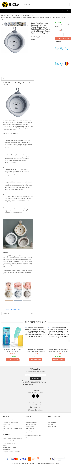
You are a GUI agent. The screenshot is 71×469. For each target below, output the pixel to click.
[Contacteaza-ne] (63, 11)
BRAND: (35, 37)
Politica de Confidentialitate (10, 422)
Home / (3, 15)
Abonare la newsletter (32, 433)
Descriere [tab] (5, 79)
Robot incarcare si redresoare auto (12, 439)
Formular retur (30, 428)
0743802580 (36, 407)
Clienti (28, 416)
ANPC (27, 437)
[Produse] (3, 11)
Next (27, 25)
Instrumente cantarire (9, 443)
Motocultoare (6, 449)
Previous (2, 25)
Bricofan (6, 435)
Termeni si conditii (8, 420)
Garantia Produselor (31, 424)
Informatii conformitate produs (11, 309)
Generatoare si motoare (9, 447)
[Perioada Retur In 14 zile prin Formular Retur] (62, 48)
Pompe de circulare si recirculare (11, 452)
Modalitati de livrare (31, 422)
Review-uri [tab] (6, 313)
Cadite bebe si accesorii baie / (30, 15)
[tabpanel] (14, 40)
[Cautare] (68, 4)
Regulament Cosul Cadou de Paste (12, 428)
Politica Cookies (7, 424)
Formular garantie (30, 431)
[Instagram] (37, 396)
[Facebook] (33, 396)
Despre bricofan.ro (8, 431)
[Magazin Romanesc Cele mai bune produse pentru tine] (67, 63)
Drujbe (4, 445)
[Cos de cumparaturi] (68, 11)
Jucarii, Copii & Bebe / (13, 15)
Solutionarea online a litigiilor (33, 435)
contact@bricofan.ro (36, 410)
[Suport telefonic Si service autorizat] (67, 48)
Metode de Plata (30, 420)
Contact (5, 426)
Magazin (6, 416)
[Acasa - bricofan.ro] (10, 4)
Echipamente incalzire (9, 441)
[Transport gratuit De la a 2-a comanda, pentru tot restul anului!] (57, 63)
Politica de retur (30, 426)
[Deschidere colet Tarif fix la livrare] (62, 63)
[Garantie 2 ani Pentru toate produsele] (57, 48)
